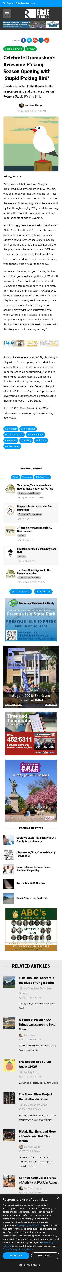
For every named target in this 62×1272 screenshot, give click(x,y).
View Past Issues (13, 705)
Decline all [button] (45, 1255)
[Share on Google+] (35, 40)
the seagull (11, 440)
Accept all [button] (15, 1255)
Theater (31, 49)
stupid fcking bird (14, 434)
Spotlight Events (13, 49)
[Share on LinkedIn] (41, 40)
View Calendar (43, 591)
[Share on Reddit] (46, 40)
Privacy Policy (26, 1249)
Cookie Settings (10, 1249)
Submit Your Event (20, 591)
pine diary (26, 440)
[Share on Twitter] (29, 40)
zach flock (41, 440)
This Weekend (42, 477)
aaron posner (28, 429)
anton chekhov (35, 434)
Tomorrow (27, 477)
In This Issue (51, 705)
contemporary (12, 446)
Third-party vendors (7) (28, 1225)
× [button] (58, 1198)
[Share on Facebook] (23, 40)
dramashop (11, 429)
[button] (31, 1265)
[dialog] (31, 1233)
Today (15, 477)
